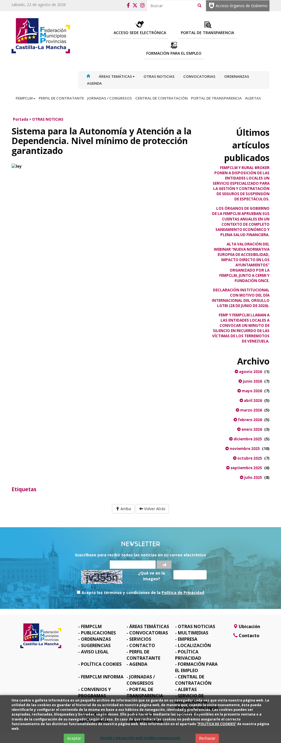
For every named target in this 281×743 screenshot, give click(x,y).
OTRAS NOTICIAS (159, 76)
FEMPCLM (24, 98)
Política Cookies (101, 664)
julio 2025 (252, 477)
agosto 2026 (250, 371)
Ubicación (249, 626)
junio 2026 (252, 381)
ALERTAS (253, 98)
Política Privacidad (188, 655)
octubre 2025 (249, 458)
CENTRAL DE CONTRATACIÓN (161, 98)
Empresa (187, 639)
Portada (20, 119)
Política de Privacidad (183, 592)
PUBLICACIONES (98, 633)
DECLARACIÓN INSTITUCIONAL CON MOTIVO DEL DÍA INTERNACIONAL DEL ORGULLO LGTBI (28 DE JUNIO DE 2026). (240, 298)
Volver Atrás (154, 508)
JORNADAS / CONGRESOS (109, 98)
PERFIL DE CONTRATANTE (61, 98)
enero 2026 (251, 429)
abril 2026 (252, 400)
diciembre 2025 (247, 439)
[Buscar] (199, 5)
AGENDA (94, 83)
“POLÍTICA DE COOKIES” (216, 724)
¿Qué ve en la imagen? (151, 575)
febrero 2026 (249, 419)
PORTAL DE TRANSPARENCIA (216, 98)
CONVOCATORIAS (199, 76)
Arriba (125, 508)
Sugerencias (96, 645)
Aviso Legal (95, 652)
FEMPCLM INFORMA (102, 677)
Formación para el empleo (196, 667)
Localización (194, 645)
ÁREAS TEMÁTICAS (115, 76)
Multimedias (193, 633)
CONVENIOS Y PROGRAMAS (94, 692)
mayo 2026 (251, 390)
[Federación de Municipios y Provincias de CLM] (41, 35)
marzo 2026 (250, 410)
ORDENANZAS (236, 76)
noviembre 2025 (244, 448)
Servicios (140, 639)
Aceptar (74, 738)
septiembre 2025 (246, 467)
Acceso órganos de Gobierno (242, 5)
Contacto (142, 645)
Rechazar (207, 738)
